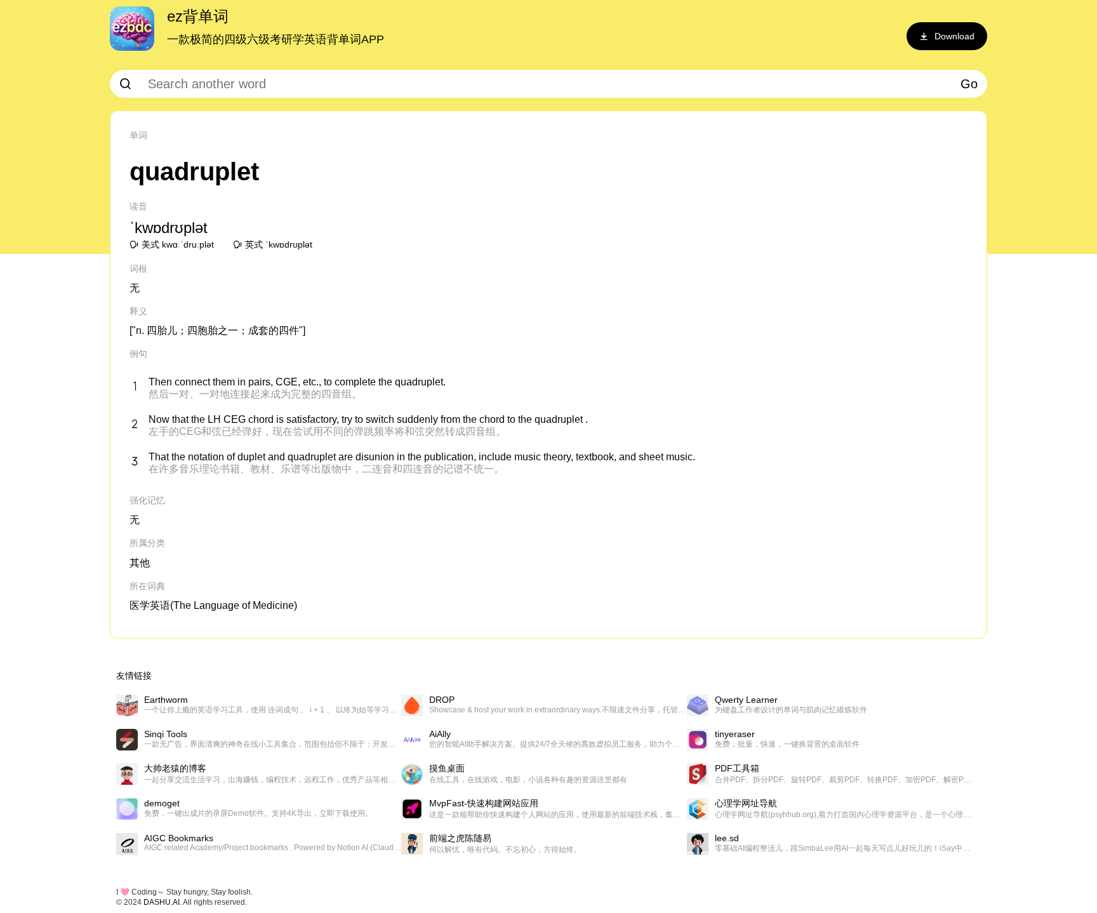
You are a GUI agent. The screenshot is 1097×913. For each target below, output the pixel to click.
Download (954, 36)
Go (969, 84)
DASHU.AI (161, 902)
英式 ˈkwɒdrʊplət (278, 244)
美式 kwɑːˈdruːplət (178, 244)
